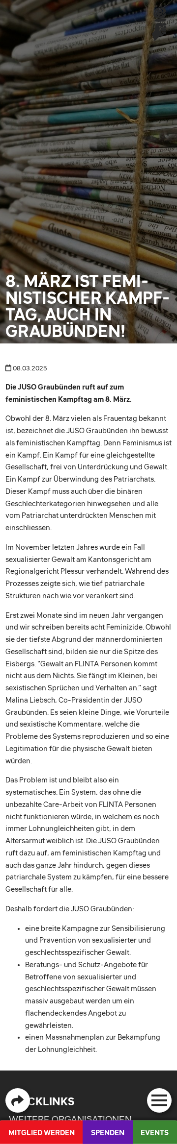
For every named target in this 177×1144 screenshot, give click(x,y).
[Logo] (159, 23)
